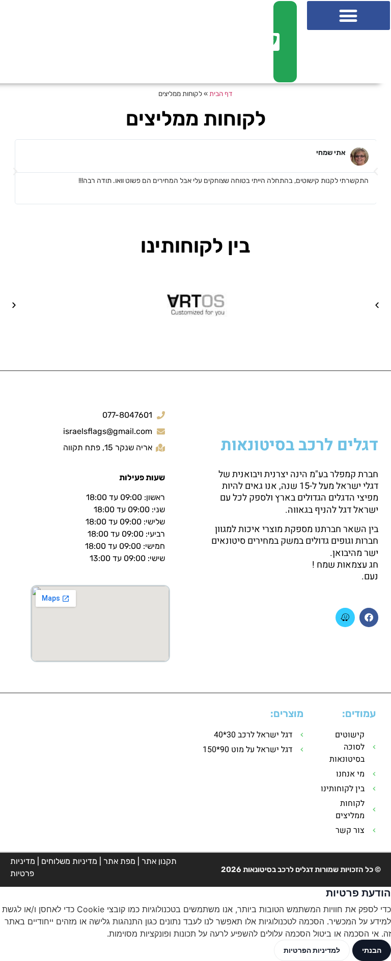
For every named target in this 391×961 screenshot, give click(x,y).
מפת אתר (119, 861)
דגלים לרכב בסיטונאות (299, 445)
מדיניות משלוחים (69, 861)
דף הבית (221, 93)
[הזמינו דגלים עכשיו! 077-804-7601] (278, 41)
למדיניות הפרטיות (312, 950)
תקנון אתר (159, 861)
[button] (348, 15)
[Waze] (345, 617)
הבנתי (371, 950)
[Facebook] (368, 617)
